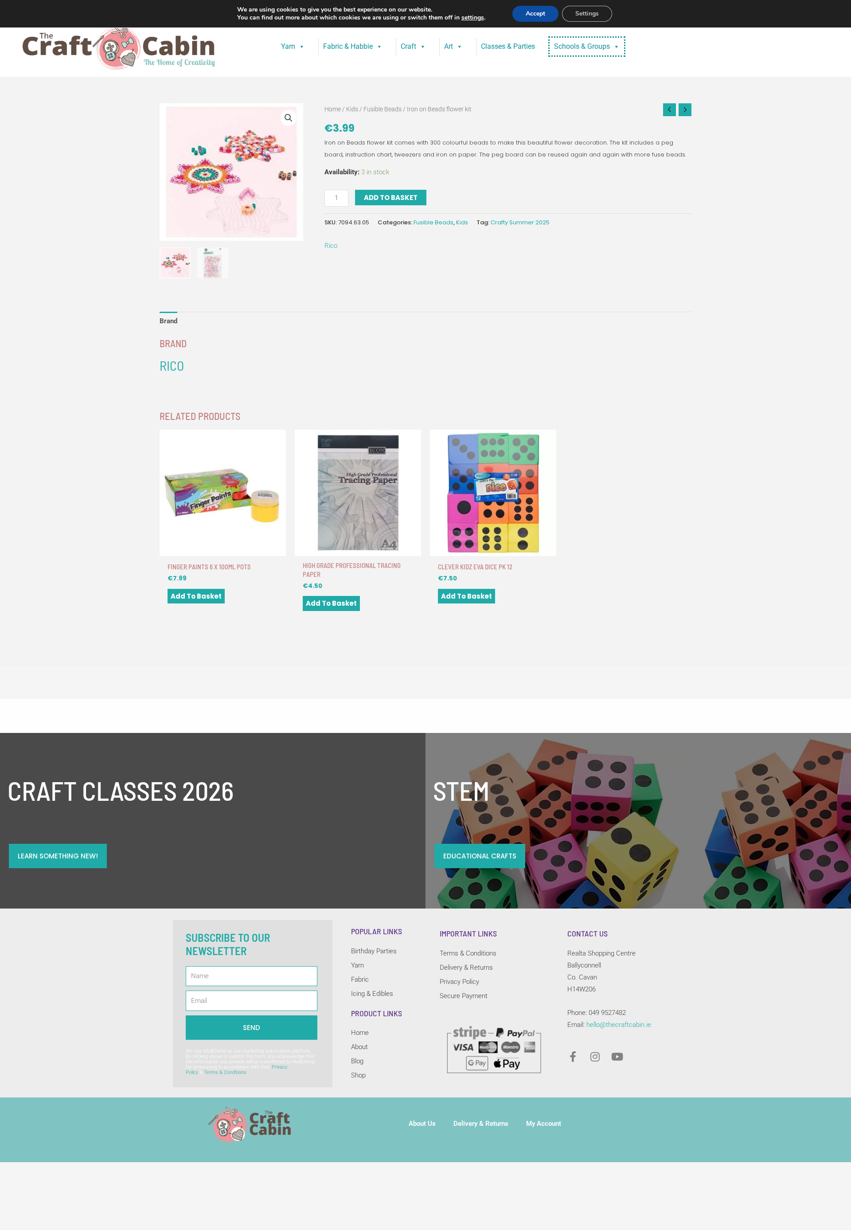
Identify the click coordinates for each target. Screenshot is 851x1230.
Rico (330, 246)
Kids (352, 109)
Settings (587, 13)
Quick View (222, 548)
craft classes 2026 (121, 790)
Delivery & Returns (480, 1124)
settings (472, 18)
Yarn (288, 46)
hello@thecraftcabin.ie (618, 1025)
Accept (535, 13)
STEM (461, 790)
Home (332, 109)
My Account (543, 1124)
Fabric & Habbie (348, 46)
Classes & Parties (508, 46)
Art (448, 46)
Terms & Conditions (225, 1072)
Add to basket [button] (196, 596)
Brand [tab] (168, 321)
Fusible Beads (382, 109)
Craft (408, 46)
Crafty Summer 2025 (520, 222)
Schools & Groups (582, 46)
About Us (422, 1124)
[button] (289, 118)
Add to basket (391, 197)
